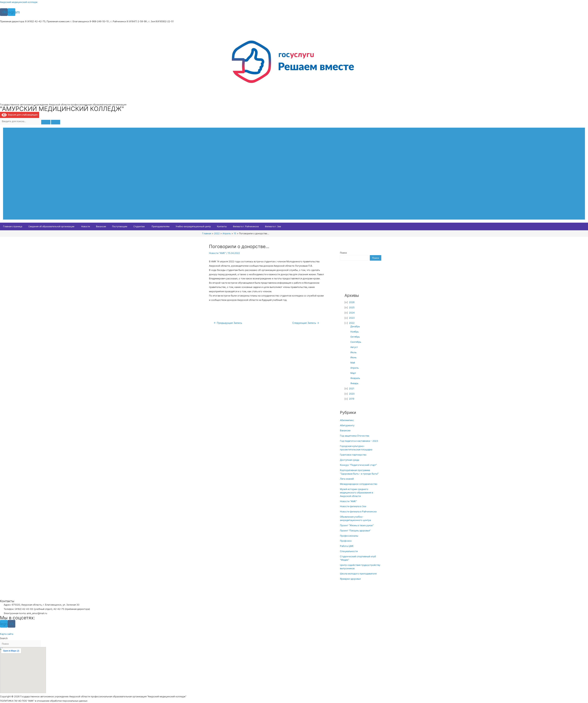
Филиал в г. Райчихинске (246, 226)
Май (352, 362)
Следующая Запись (305, 323)
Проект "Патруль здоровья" (355, 530)
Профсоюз (345, 540)
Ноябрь (354, 331)
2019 (351, 398)
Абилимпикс (347, 420)
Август (354, 347)
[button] (6, 634)
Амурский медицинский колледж (19, 2)
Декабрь (355, 326)
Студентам (139, 226)
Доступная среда (349, 459)
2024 (352, 312)
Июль (353, 352)
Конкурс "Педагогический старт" (358, 465)
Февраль (355, 378)
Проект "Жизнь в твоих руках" (357, 525)
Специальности (349, 551)
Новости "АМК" (217, 253)
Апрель (354, 367)
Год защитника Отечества (354, 435)
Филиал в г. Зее (273, 226)
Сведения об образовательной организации (51, 226)
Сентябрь (355, 341)
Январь (354, 383)
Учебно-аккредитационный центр (193, 226)
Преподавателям (161, 226)
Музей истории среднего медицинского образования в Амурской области (356, 493)
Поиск (343, 252)
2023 (352, 317)
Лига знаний (347, 478)
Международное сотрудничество (358, 484)
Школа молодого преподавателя (358, 573)
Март (353, 373)
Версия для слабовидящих (22, 114)
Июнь (353, 357)
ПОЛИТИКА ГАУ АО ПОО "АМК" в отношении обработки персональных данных (43, 700)
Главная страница (12, 226)
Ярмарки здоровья (350, 578)
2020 (351, 393)
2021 (351, 388)
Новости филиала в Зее (353, 506)
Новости (85, 226)
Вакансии (101, 226)
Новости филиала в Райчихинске (358, 511)
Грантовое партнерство (353, 454)
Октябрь (355, 336)
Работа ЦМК (347, 546)
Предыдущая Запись (228, 323)
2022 (351, 322)
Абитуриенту (347, 425)
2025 (351, 307)
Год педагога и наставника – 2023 (359, 440)
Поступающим (119, 226)
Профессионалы (349, 535)
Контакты (222, 226)
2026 (351, 302)
